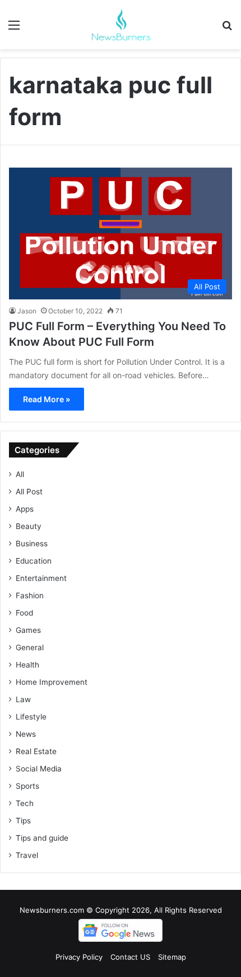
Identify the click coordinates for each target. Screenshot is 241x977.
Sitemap (172, 956)
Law (23, 699)
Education (34, 560)
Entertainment (41, 578)
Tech (25, 803)
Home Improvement (51, 682)
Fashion (30, 595)
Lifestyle (31, 716)
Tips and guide (42, 837)
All (20, 474)
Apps (25, 508)
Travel (27, 855)
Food (24, 612)
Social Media (39, 768)
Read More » (46, 399)
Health (27, 664)
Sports (27, 785)
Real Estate (36, 751)
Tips (23, 820)
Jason (26, 311)
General (30, 647)
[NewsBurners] (120, 24)
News (26, 734)
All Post (29, 491)
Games (28, 630)
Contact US (130, 956)
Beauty (28, 526)
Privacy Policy (79, 956)
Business (32, 543)
